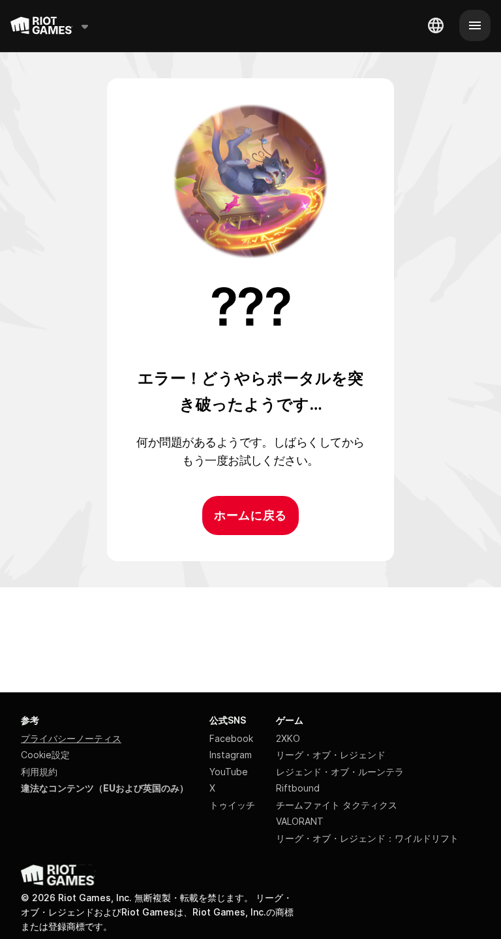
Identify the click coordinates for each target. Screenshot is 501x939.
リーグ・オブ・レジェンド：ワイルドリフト (367, 838)
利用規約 (39, 771)
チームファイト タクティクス (336, 804)
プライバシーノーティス (71, 738)
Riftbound (298, 787)
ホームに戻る (250, 515)
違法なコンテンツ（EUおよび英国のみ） (105, 787)
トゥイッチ (232, 804)
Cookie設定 (45, 754)
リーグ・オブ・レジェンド (331, 754)
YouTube (228, 771)
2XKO (288, 738)
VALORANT (300, 821)
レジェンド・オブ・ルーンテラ (340, 771)
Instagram (230, 754)
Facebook (231, 738)
